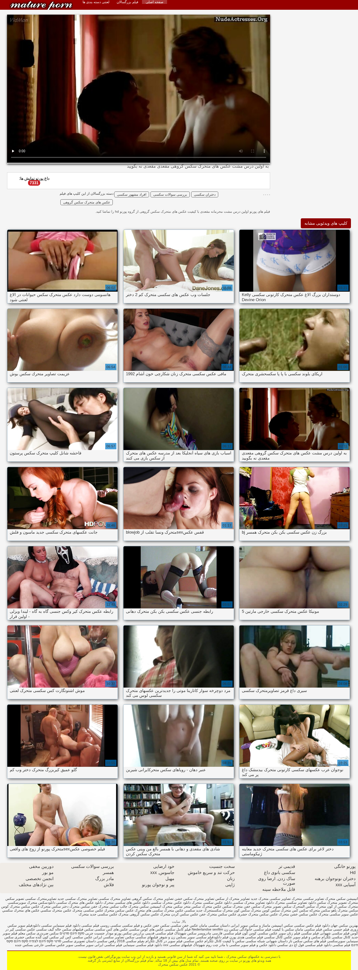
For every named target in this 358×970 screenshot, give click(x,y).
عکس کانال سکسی (278, 937)
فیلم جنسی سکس (336, 929)
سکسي (282, 945)
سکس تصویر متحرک (277, 906)
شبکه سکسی (255, 941)
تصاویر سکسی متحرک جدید (271, 899)
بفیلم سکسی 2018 (130, 941)
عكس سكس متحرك (119, 910)
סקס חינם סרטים (72, 933)
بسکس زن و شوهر (172, 937)
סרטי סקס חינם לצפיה (45, 941)
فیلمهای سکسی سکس (141, 937)
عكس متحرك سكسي (55, 910)
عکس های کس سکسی (111, 929)
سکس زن (231, 929)
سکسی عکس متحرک (179, 910)
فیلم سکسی (89, 925)
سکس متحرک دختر (76, 906)
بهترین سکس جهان (344, 925)
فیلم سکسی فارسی (226, 933)
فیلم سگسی (310, 933)
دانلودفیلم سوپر (28, 925)
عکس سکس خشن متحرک (298, 914)
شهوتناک (180, 933)
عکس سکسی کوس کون (259, 933)
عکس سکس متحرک (41, 5)
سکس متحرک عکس (46, 906)
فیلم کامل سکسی (177, 929)
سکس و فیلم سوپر (306, 937)
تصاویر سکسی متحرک (308, 899)
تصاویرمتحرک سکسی (41, 899)
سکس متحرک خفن (105, 906)
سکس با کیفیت (282, 929)
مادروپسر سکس (199, 933)
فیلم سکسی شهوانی (334, 933)
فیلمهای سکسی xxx (177, 945)
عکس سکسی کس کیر (75, 937)
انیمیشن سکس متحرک (341, 899)
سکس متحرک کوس (15, 906)
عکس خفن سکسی (184, 925)
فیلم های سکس (314, 941)
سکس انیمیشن (282, 925)
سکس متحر (192, 906)
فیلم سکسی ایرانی (108, 945)
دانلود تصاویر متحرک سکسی (253, 902)
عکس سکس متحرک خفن (217, 914)
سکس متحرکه (319, 910)
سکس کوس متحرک (265, 910)
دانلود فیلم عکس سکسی (312, 925)
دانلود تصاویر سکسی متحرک (295, 902)
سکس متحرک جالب (134, 906)
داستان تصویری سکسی (79, 941)
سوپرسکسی (335, 941)
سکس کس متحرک (294, 910)
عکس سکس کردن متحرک (179, 914)
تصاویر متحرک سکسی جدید (77, 899)
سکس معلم (26, 933)
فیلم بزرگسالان (127, 2)
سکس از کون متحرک (331, 906)
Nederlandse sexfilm (207, 929)
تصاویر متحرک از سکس (232, 899)
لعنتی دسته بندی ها (96, 2)
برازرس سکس (133, 933)
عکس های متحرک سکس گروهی (86, 202)
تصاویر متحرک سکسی (114, 899)
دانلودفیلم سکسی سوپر (204, 937)
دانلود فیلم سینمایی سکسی (60, 925)
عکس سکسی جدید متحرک (98, 914)
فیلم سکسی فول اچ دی (305, 945)
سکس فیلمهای (83, 929)
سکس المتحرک (303, 906)
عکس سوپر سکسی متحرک (338, 914)
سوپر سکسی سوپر (80, 945)
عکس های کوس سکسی (146, 929)
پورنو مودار (114, 933)
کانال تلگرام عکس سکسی (202, 941)
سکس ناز (295, 941)
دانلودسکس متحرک (41, 902)
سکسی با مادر (229, 945)
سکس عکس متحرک (217, 906)
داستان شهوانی (277, 941)
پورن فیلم (229, 937)
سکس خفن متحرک (247, 906)
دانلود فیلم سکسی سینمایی (142, 945)
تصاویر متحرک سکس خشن (194, 899)
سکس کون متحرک (236, 910)
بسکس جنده (24, 945)
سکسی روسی (110, 925)
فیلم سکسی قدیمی (159, 933)
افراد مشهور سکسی (131, 194)
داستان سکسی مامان (214, 925)
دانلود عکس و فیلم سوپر (258, 945)
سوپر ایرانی (239, 925)
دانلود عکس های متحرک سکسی (79, 902)
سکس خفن (161, 925)
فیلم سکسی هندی (249, 937)
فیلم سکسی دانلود (337, 945)
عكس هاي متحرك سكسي (20, 910)
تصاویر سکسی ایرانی (108, 937)
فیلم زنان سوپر (289, 933)
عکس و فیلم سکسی (137, 925)
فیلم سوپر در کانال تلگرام (163, 941)
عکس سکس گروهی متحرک (138, 914)
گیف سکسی (44, 929)
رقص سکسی (106, 941)
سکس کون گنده (47, 937)
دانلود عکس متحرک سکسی (171, 902)
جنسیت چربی (95, 933)
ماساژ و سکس (259, 925)
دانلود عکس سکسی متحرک (212, 902)
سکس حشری (25, 937)
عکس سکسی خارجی (49, 945)
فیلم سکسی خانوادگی (255, 929)
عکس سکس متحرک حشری (257, 914)
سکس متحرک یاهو (344, 910)
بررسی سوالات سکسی (170, 194)
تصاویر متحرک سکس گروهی (153, 899)
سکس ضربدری (48, 933)
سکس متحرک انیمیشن (166, 906)
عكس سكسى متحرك (87, 910)
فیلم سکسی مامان (308, 929)
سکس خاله (63, 929)
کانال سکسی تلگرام (335, 937)
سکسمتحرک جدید (209, 910)
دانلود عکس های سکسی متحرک (127, 902)
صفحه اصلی (154, 2)
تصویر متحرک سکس (332, 902)
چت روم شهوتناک (205, 945)
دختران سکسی (205, 194)
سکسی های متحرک (149, 910)
